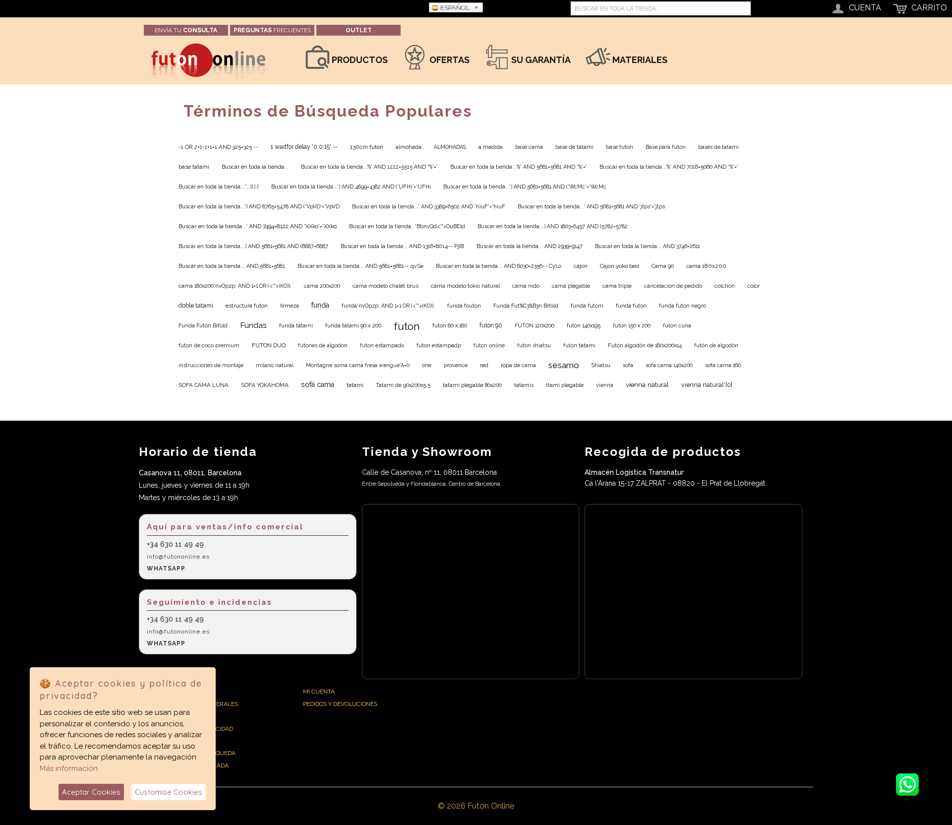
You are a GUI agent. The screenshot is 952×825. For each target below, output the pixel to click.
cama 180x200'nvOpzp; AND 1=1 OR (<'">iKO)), (235, 286)
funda (320, 305)
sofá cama (317, 384)
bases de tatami (718, 147)
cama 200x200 (322, 286)
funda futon (631, 305)
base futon (619, 147)
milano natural (275, 365)
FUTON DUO (269, 345)
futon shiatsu (534, 345)
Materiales (638, 60)
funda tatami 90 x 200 (353, 325)
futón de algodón (716, 345)
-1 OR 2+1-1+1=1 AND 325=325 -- (218, 146)
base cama (529, 147)
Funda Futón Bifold (203, 325)
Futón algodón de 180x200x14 (645, 345)
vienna (604, 385)
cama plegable (571, 286)
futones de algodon (323, 345)
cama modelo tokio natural (465, 286)
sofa (628, 365)
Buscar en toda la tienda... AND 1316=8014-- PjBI (402, 246)
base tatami (193, 166)
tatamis (524, 385)
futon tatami (579, 345)
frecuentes (272, 30)
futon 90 (490, 325)
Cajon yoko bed (619, 265)
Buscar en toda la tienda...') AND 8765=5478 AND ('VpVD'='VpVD (259, 206)
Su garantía (540, 60)
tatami (355, 384)
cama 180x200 (706, 265)
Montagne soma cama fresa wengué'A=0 (358, 365)
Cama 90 (663, 266)
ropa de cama (518, 365)
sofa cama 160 (723, 365)
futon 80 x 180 (449, 325)
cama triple (617, 286)
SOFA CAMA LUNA (203, 384)
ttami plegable (565, 385)
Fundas (253, 325)
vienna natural (647, 384)
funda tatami (296, 325)
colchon (724, 286)
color (753, 286)
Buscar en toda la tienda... (255, 166)
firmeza (289, 306)
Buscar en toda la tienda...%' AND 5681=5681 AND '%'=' (518, 167)
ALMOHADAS (450, 147)
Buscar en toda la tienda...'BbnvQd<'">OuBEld (407, 226)
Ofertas (448, 60)
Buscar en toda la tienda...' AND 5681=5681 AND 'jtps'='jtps (591, 206)
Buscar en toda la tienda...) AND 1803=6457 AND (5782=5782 (552, 226)
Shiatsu (601, 365)
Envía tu (186, 30)
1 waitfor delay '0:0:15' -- (304, 146)
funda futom (587, 306)
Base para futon (666, 147)
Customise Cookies (168, 792)
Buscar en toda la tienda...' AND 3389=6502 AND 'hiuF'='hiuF (428, 206)
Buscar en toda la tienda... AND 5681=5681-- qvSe (360, 266)
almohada (408, 147)
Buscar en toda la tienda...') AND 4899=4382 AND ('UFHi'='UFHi (351, 187)
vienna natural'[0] (706, 384)
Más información (69, 768)
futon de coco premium (208, 345)
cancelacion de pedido (673, 286)
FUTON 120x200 (534, 325)
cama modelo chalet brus (385, 286)
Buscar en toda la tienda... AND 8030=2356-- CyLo (498, 266)
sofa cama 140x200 (669, 365)
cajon (581, 266)
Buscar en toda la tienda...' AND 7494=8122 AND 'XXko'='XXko (257, 226)
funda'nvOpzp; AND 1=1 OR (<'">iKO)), (388, 306)
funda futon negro (682, 306)
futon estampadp (438, 345)
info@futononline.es (178, 556)
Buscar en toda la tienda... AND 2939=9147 (529, 246)
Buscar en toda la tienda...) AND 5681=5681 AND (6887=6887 (253, 246)
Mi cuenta (319, 691)
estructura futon (247, 305)
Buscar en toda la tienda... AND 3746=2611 (647, 246)
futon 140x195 (583, 325)
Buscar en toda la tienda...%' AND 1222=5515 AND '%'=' (369, 167)
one (426, 365)
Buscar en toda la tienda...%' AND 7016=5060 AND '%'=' (668, 167)
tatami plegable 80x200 (472, 385)
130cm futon (366, 146)
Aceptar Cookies (91, 792)
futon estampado (382, 345)
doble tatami (195, 305)
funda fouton (464, 306)
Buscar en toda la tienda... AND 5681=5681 (231, 266)
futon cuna (677, 325)
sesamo (563, 365)
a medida (490, 147)
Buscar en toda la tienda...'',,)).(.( (218, 187)
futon (407, 326)
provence (456, 365)
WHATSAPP (166, 568)
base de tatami (574, 147)
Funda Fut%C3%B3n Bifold (525, 306)
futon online (489, 345)
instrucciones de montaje (210, 365)
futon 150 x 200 (632, 325)
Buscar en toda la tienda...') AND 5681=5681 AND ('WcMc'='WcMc (524, 187)
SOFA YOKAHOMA (265, 384)
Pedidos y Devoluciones (340, 703)
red (484, 365)
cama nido (525, 286)
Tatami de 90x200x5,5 (403, 385)
